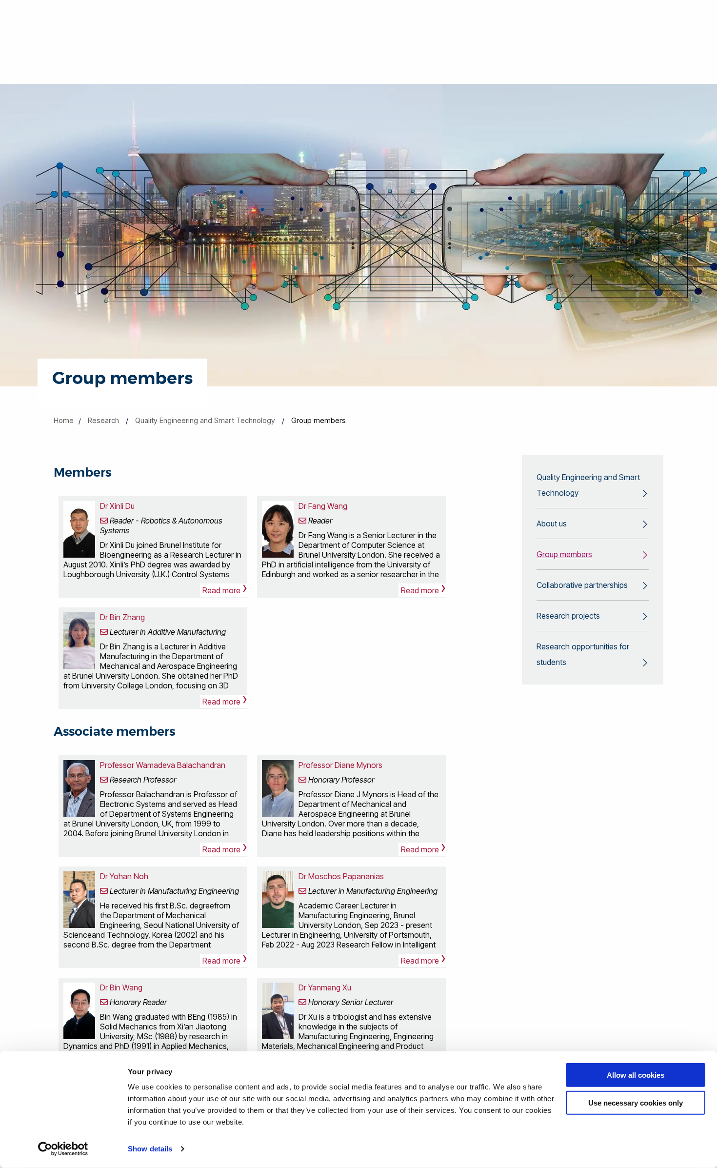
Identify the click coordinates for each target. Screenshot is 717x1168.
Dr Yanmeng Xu (325, 987)
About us (552, 523)
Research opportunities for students (583, 654)
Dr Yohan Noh (124, 876)
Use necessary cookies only (635, 1102)
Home (64, 420)
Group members (564, 554)
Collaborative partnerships (582, 585)
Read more (224, 590)
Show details (150, 1149)
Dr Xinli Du (117, 506)
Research (103, 420)
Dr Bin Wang (121, 987)
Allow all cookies (635, 1075)
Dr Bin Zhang (122, 617)
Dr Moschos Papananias (341, 876)
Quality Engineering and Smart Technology (205, 420)
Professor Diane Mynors (340, 765)
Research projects (568, 616)
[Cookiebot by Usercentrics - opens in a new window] (63, 1149)
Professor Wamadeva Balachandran (162, 765)
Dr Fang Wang (323, 506)
